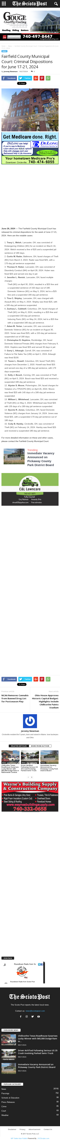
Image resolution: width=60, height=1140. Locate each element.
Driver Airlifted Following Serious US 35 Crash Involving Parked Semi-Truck (29, 768)
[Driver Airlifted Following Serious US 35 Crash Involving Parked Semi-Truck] (30, 757)
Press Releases (8, 1102)
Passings (5, 1093)
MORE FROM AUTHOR (40, 746)
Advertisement (34, 1129)
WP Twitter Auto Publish (19, 1138)
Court (3, 1111)
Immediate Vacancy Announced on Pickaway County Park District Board (49, 768)
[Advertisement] (30, 195)
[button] (55, 4)
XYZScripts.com (43, 1138)
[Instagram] (27, 1017)
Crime (3, 1106)
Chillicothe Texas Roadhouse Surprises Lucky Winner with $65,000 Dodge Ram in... (37, 1038)
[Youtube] (39, 1017)
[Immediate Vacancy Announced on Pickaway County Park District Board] (49, 757)
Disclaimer (12, 1129)
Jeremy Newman (11, 71)
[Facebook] (21, 1017)
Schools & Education (10, 1098)
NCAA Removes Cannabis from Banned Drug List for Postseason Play (15, 698)
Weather (4, 1115)
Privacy (22, 1129)
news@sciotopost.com (35, 1011)
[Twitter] (33, 1017)
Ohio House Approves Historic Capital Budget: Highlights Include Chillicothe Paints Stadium (45, 701)
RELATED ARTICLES (19, 746)
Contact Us (48, 1129)
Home (3, 46)
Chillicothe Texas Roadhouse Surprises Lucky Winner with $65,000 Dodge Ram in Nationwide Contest (10, 768)
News (10, 46)
